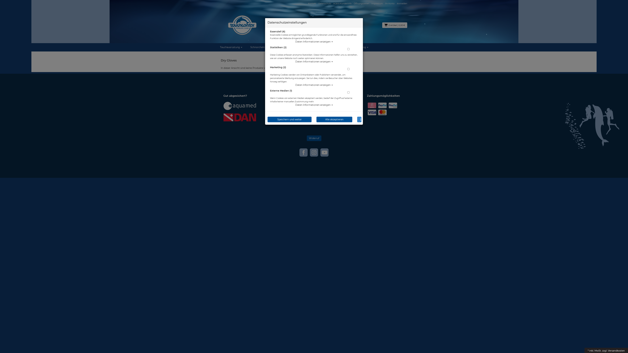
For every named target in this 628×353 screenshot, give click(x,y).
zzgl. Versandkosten (613, 350)
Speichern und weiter (289, 119)
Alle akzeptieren (334, 119)
